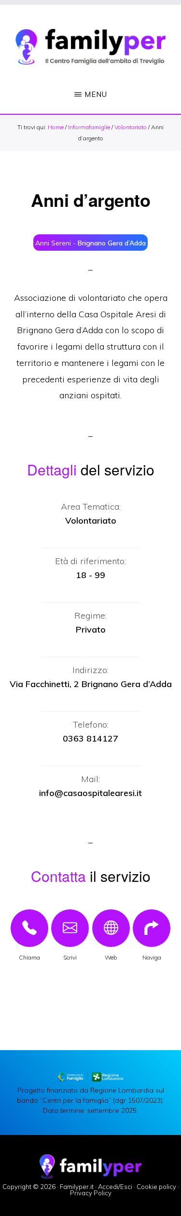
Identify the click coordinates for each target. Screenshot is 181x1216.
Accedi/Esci (115, 1186)
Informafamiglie (89, 127)
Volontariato (130, 127)
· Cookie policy (155, 1186)
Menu (95, 94)
